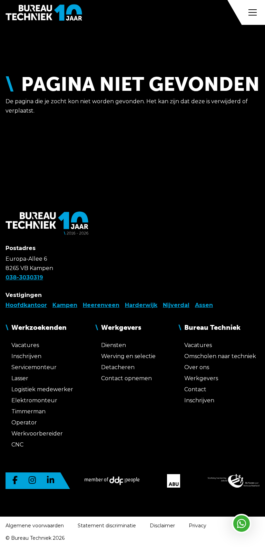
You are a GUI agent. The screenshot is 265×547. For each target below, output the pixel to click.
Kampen (64, 305)
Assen (204, 305)
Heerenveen (101, 305)
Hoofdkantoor (26, 305)
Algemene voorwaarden (35, 525)
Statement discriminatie (107, 525)
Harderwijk (141, 305)
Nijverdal (176, 305)
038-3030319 (24, 277)
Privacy (197, 525)
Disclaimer (162, 525)
